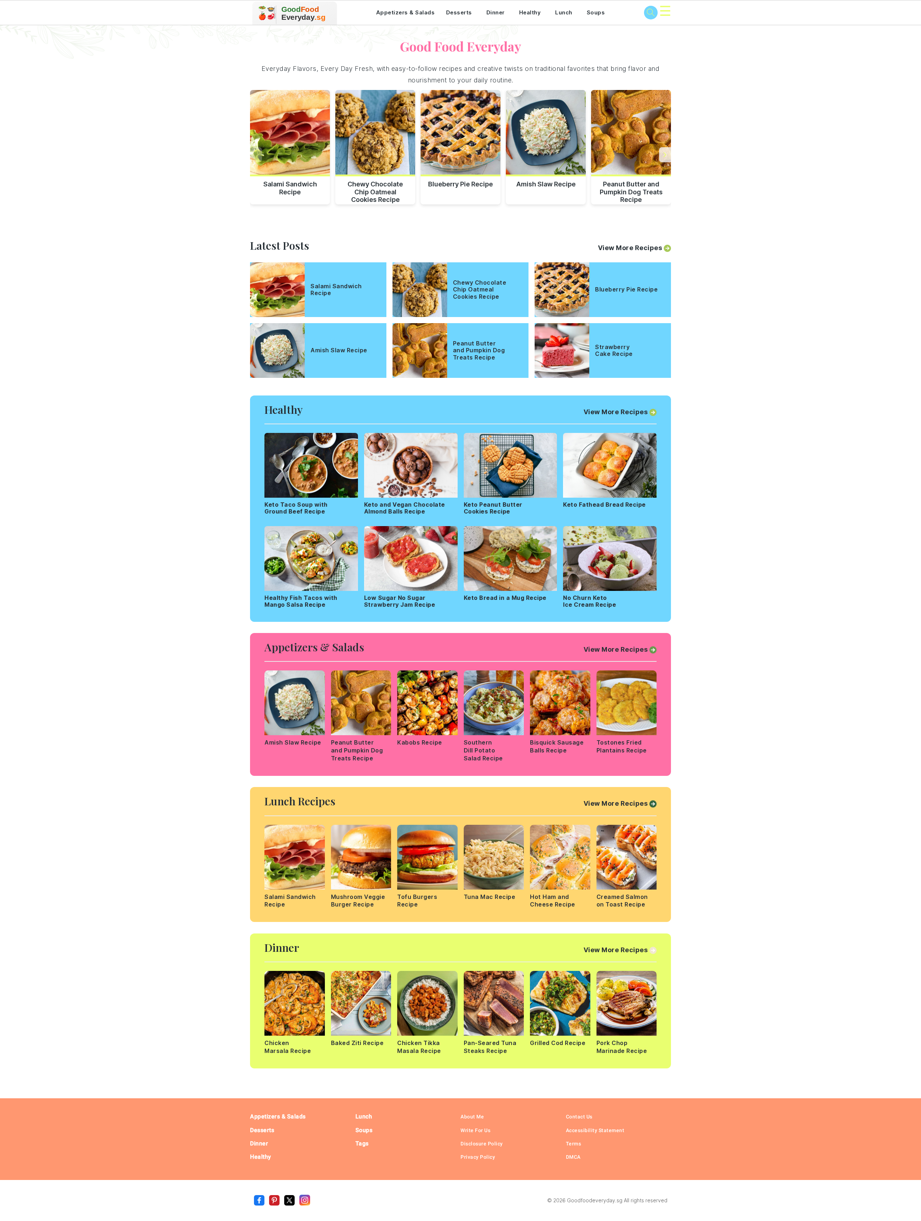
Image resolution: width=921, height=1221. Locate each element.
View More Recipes (630, 248)
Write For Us (475, 1130)
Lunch (563, 12)
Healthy (530, 12)
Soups (596, 12)
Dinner (495, 12)
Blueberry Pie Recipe (460, 184)
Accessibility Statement (595, 1130)
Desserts (459, 12)
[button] (665, 154)
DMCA (573, 1157)
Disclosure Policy (481, 1144)
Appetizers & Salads (405, 12)
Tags (362, 1143)
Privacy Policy (477, 1157)
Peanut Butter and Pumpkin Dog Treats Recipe (631, 190)
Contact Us (579, 1117)
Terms (573, 1144)
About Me (472, 1117)
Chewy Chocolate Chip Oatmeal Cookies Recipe (375, 190)
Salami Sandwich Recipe (290, 188)
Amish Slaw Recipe (546, 184)
